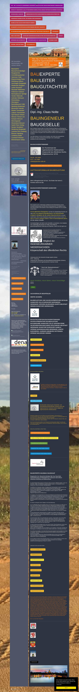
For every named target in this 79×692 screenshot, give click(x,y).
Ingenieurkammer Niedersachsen (18, 158)
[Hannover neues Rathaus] (19, 331)
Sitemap (19, 689)
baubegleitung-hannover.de (36, 339)
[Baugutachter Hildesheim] (32, 644)
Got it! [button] (66, 687)
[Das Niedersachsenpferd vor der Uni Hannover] (19, 335)
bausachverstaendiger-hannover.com (37, 549)
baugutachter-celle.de (35, 355)
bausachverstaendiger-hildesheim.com (38, 360)
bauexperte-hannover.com (36, 570)
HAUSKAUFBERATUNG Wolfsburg (18, 293)
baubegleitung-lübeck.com (36, 365)
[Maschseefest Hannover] (48, 674)
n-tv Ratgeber (33, 395)
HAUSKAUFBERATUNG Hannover (18, 278)
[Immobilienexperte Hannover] (19, 190)
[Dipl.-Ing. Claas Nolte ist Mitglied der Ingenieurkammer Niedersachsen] (37, 462)
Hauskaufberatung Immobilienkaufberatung (39, 443)
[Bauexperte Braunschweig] (33, 635)
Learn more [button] (58, 684)
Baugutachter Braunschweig (17, 283)
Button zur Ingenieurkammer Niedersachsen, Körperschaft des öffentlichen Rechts (46, 165)
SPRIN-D (33, 287)
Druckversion (14, 689)
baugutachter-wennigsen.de (36, 580)
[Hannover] (14, 245)
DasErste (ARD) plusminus (36, 400)
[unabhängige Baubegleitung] (19, 170)
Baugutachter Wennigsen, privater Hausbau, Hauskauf (41, 453)
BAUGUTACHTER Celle (16, 288)
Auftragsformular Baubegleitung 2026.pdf (41, 176)
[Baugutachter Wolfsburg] (33, 626)
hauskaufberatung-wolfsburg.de (36, 349)
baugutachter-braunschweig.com (37, 590)
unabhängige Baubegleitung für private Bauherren (40, 432)
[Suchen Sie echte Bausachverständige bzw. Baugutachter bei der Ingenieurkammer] (19, 230)
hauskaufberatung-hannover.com (37, 344)
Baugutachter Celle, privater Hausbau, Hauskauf (40, 448)
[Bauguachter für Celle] (33, 654)
